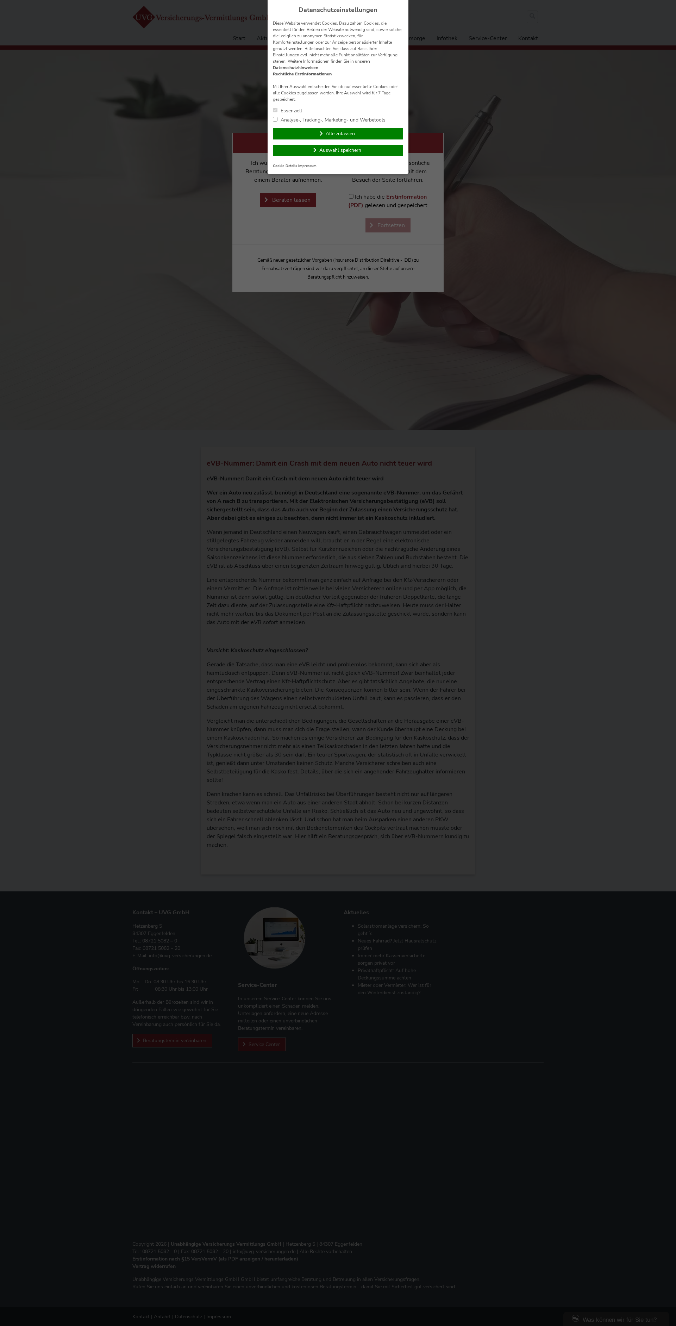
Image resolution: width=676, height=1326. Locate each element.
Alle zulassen (340, 133)
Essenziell (290, 110)
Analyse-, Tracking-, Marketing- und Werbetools (332, 120)
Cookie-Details (285, 165)
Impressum (307, 165)
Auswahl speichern (340, 150)
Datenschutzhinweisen (295, 67)
